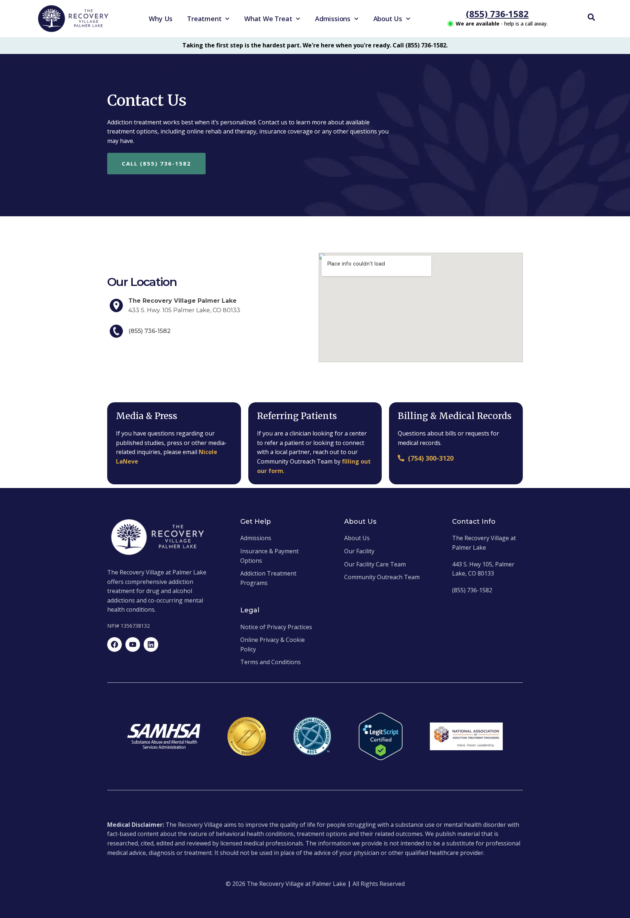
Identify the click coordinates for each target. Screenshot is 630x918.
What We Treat (268, 18)
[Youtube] (132, 644)
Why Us (160, 18)
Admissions (332, 18)
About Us (387, 18)
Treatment (204, 18)
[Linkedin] (151, 644)
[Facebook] (114, 644)
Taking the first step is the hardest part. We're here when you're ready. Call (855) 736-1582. (315, 45)
